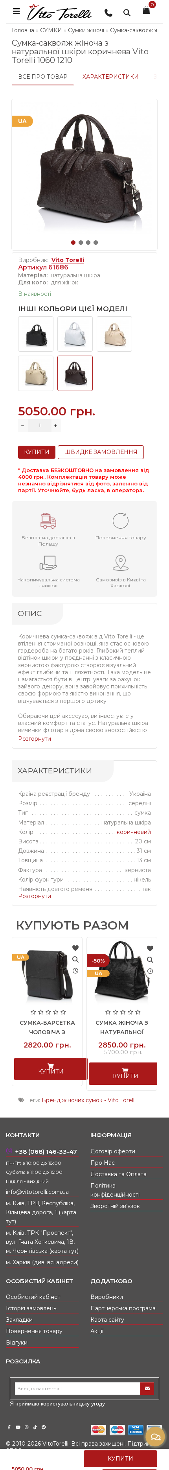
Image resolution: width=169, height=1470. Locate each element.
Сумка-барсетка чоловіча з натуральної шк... (47, 1032)
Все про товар (43, 76)
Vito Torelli (67, 260)
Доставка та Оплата (118, 1174)
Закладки (19, 1319)
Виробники (106, 1296)
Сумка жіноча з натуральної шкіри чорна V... (122, 1032)
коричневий (134, 832)
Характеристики (111, 76)
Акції (96, 1331)
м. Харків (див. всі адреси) (42, 1262)
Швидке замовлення (101, 452)
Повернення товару (34, 1331)
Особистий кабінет (33, 1296)
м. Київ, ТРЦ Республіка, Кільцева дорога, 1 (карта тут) (41, 1212)
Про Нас (102, 1162)
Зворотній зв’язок (115, 1206)
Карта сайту (107, 1319)
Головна (23, 30)
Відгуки (17, 1342)
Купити (120, 1458)
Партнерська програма (123, 1308)
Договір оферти (112, 1151)
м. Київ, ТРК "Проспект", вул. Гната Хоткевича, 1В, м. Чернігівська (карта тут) (42, 1241)
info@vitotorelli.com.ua (37, 1191)
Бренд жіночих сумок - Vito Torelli (89, 1100)
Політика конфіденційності (115, 1190)
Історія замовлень (31, 1308)
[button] (73, 242)
